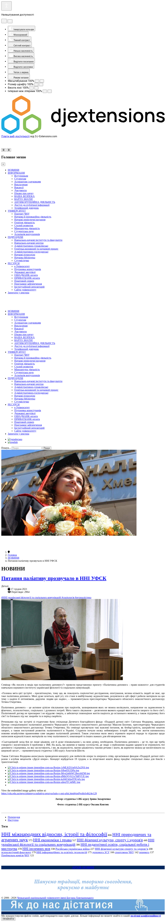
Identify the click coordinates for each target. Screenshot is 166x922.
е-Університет (22, 266)
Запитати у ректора (18, 292)
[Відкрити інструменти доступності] (6, 6)
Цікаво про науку (24, 193)
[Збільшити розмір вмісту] (42, 81)
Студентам (20, 178)
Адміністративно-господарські (31, 251)
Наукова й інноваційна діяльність (32, 216)
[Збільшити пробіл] (49, 91)
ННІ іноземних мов (36, 849)
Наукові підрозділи (24, 254)
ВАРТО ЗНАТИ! (23, 199)
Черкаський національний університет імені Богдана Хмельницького (55, 897)
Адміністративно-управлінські (31, 245)
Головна (12, 555)
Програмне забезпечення (28, 283)
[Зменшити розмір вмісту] (37, 81)
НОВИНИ (13, 170)
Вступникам (21, 175)
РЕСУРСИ (14, 263)
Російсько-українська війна (72, 848)
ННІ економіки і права (52, 840)
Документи (20, 190)
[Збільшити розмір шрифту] (41, 84)
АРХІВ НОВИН (83, 867)
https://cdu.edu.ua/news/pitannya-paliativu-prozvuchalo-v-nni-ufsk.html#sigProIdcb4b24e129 (49, 793)
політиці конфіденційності (145, 915)
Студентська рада (24, 231)
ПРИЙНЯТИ (8, 919)
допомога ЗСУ (101, 852)
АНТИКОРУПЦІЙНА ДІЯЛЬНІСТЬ (34, 202)
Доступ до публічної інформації (31, 205)
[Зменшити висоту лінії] (31, 88)
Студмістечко (21, 260)
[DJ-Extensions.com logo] (83, 133)
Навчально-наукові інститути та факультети (38, 240)
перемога (144, 852)
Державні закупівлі (25, 272)
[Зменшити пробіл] (45, 91)
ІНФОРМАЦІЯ (16, 172)
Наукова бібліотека (24, 257)
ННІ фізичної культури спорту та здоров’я (121, 848)
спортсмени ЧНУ (124, 852)
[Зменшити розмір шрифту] (36, 84)
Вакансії (19, 187)
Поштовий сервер (24, 281)
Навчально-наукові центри (29, 243)
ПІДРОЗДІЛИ (15, 237)
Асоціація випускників (27, 234)
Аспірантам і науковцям (27, 181)
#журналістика (83, 597)
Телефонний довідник (26, 208)
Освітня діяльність (24, 222)
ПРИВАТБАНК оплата (27, 278)
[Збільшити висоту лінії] (36, 88)
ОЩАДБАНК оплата (26, 275)
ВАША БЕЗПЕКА (24, 196)
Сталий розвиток (23, 225)
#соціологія (68, 597)
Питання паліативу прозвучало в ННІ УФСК (53, 578)
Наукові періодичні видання (29, 219)
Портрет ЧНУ (22, 213)
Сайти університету (25, 289)
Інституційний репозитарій (29, 286)
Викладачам (21, 184)
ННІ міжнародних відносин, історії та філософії (54, 834)
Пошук (47, 448)
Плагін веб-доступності (15, 136)
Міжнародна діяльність (27, 228)
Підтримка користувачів (27, 269)
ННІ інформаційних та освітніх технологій (61, 852)
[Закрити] (9, 21)
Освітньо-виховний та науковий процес (36, 248)
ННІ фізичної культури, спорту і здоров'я (110, 840)
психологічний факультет (16, 852)
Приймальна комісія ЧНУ (15, 855)
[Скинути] (4, 21)
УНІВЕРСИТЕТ (17, 210)
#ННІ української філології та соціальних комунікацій (31, 597)
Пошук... (6, 447)
